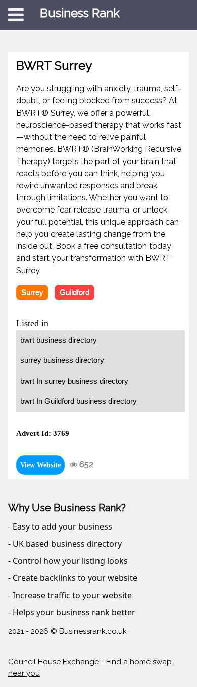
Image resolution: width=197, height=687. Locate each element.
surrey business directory (62, 360)
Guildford (74, 292)
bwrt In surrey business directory (74, 381)
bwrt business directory (58, 340)
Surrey (32, 292)
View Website (40, 465)
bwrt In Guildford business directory (78, 401)
